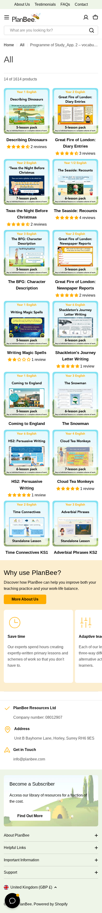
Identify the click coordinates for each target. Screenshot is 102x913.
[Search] (91, 30)
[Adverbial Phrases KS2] (75, 523)
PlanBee (24, 904)
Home (9, 45)
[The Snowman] (75, 395)
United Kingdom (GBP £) (31, 887)
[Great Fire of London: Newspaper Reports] (75, 253)
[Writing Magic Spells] (27, 324)
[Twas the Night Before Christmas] (27, 182)
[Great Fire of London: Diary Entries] (75, 111)
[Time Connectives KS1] (27, 523)
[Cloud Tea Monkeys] (75, 452)
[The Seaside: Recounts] (75, 182)
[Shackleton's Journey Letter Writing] (75, 324)
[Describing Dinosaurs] (27, 111)
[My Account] (86, 17)
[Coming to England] (27, 395)
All (22, 45)
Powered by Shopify (51, 904)
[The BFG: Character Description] (27, 253)
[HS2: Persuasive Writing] (27, 452)
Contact (81, 4)
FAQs (65, 4)
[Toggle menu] (6, 17)
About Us (22, 4)
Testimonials (45, 4)
